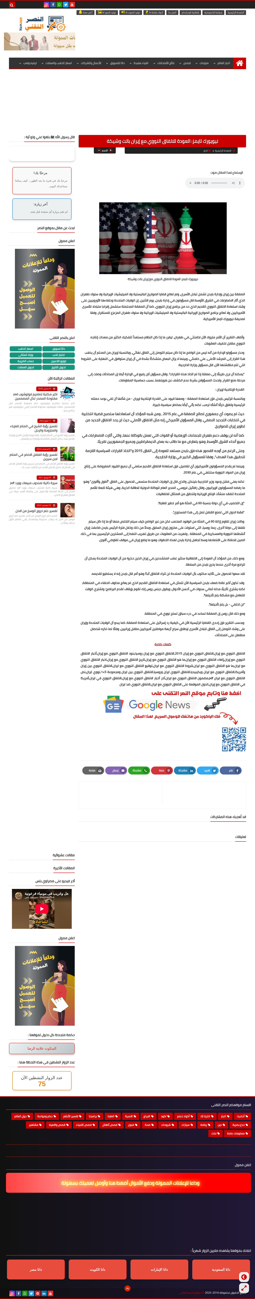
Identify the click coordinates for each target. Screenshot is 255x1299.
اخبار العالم (224, 63)
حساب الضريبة (26, 361)
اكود (163, 1116)
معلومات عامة (236, 1133)
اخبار (205, 151)
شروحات (166, 1124)
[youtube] (72, 4)
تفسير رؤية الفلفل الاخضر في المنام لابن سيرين (33, 457)
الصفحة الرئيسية (236, 12)
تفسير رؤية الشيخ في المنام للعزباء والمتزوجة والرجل (33, 428)
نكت (213, 1133)
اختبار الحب (58, 354)
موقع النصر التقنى (190, 1293)
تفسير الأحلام (70, 1116)
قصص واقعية (57, 1124)
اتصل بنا (172, 12)
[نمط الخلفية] (244, 1288)
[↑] (127, 1288)
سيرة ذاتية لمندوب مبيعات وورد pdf (33, 483)
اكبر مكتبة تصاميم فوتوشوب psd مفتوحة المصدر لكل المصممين (35, 396)
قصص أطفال (109, 1124)
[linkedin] (44, 1293)
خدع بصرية (238, 1124)
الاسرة (129, 1116)
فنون (131, 1124)
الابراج (146, 1116)
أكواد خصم (183, 1116)
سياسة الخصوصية (213, 12)
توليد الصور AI (109, 12)
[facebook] (53, 4)
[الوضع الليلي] (244, 1277)
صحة (147, 1124)
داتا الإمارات (159, 1269)
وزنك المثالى (25, 354)
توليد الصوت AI (132, 12)
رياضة (203, 1124)
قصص (187, 63)
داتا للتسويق (117, 63)
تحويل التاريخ (59, 367)
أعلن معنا (87, 12)
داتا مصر (36, 1269)
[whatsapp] (59, 4)
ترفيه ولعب (30, 63)
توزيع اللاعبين (58, 361)
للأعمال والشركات (91, 63)
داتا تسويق (58, 348)
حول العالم (20, 1116)
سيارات (185, 1124)
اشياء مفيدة (141, 63)
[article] (122, 795)
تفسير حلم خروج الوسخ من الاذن (36, 511)
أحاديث (241, 1116)
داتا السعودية (221, 1269)
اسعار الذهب (25, 348)
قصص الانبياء (84, 1124)
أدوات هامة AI (155, 12)
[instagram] (46, 4)
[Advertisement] (127, 105)
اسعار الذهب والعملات (59, 63)
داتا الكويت (97, 1269)
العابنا (111, 1116)
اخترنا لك (205, 1116)
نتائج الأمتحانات (165, 63)
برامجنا (93, 1116)
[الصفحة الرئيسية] (239, 63)
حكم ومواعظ (45, 1116)
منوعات (204, 63)
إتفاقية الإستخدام (190, 12)
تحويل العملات (26, 367)
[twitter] (66, 4)
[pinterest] (37, 1293)
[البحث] (12, 5)
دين (220, 1124)
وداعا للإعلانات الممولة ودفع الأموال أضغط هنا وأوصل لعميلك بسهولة (129, 1183)
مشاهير (33, 1124)
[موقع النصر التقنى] (42, 23)
